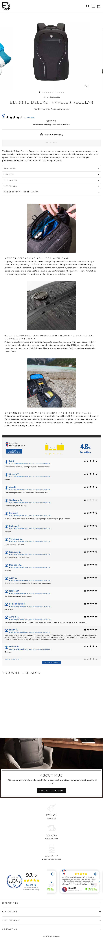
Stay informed (11, 920)
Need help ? (9, 912)
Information (10, 903)
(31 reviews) (29, 117)
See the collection (51, 791)
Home (45, 97)
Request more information (21, 192)
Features (10, 168)
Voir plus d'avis (51, 663)
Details (9, 174)
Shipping (47, 124)
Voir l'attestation (14, 451)
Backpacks (54, 97)
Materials (10, 186)
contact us (9, 929)
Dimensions (11, 180)
